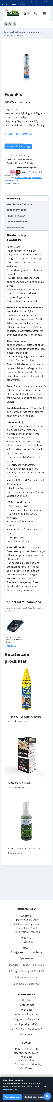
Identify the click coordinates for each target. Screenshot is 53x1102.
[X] (10, 24)
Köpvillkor (26, 1009)
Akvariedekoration (23, 178)
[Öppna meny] (45, 13)
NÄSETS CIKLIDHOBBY (26, 920)
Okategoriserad (11, 180)
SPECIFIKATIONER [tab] (16, 210)
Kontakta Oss (26, 1004)
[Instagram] (14, 24)
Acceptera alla (12, 1097)
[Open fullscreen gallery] (46, 84)
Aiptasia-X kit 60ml (20, 782)
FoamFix (15, 183)
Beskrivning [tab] (13, 198)
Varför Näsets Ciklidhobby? (26, 1029)
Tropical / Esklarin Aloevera (24, 716)
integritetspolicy (10, 1090)
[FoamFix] (26, 64)
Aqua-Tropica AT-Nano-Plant (25, 848)
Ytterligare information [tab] (20, 204)
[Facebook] (6, 24)
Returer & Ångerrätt (26, 1014)
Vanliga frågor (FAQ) (26, 1024)
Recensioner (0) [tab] (16, 227)
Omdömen (26, 1034)
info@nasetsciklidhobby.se (26, 952)
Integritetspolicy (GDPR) (26, 1019)
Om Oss (26, 1000)
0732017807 (26, 942)
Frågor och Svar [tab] (16, 216)
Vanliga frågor (26, 1060)
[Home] (5, 32)
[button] (47, 1096)
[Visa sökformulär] (35, 13)
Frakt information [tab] (17, 221)
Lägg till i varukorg (18, 146)
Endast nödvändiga (34, 1097)
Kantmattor (37, 178)
